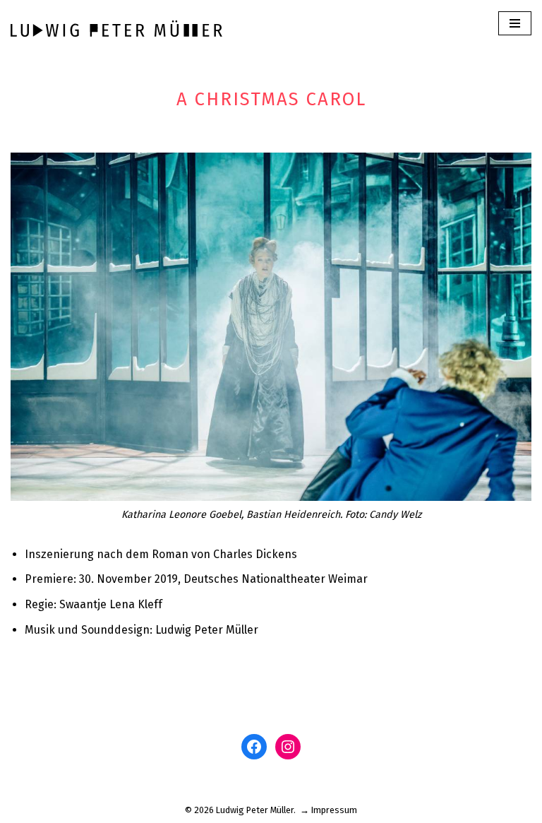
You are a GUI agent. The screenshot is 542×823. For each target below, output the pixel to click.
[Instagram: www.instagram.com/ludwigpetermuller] (288, 746)
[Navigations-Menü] (514, 23)
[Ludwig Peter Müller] (116, 28)
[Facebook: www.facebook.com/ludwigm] (254, 746)
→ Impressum (328, 810)
